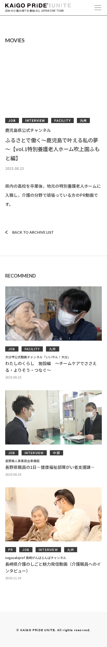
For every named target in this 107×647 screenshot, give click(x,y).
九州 (83, 120)
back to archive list (33, 232)
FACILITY (62, 120)
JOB (12, 120)
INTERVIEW (35, 120)
